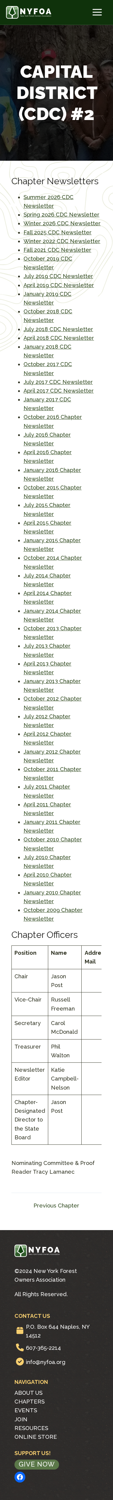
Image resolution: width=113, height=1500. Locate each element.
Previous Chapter (56, 1205)
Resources (31, 1428)
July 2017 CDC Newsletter (58, 382)
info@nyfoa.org (45, 1362)
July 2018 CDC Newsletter (58, 329)
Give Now (37, 1464)
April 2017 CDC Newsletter (59, 391)
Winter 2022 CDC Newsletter (62, 241)
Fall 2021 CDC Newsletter (57, 250)
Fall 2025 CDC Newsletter (58, 232)
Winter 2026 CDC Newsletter (62, 223)
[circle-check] (19, 1361)
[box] (19, 1330)
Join (20, 1419)
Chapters (29, 1401)
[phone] (19, 1347)
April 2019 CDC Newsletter (59, 285)
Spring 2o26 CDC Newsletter (61, 214)
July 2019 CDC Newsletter (58, 276)
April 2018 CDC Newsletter (59, 338)
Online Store (35, 1437)
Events (25, 1410)
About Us (28, 1393)
